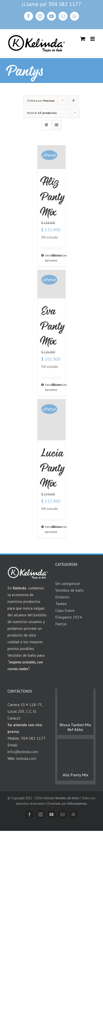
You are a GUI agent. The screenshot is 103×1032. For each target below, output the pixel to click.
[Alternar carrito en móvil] (82, 38)
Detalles (58, 255)
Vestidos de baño (67, 798)
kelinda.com (26, 758)
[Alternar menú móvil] (93, 38)
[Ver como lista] (56, 125)
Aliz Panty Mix (52, 196)
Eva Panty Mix (52, 326)
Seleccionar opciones (48, 257)
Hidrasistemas (77, 803)
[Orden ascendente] (73, 100)
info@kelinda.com (23, 751)
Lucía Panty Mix (52, 468)
